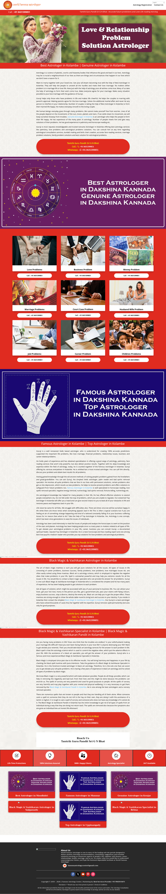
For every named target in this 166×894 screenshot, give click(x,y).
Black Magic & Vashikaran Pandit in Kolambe (68, 687)
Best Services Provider (103, 881)
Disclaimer (62, 885)
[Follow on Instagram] (93, 874)
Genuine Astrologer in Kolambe (80, 117)
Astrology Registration (142, 5)
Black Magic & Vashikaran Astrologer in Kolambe (84, 600)
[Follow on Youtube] (83, 874)
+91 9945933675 (118, 881)
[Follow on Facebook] (73, 874)
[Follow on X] (78, 874)
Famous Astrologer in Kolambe (79, 488)
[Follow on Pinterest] (88, 874)
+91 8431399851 (22, 11)
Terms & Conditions (101, 885)
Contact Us (158, 5)
